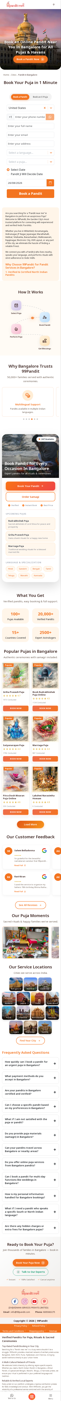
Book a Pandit (30, 193)
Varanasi (52, 1017)
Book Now (16, 708)
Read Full (20, 865)
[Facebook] (15, 1301)
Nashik (45, 1032)
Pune (8, 1017)
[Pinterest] (44, 1301)
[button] (54, 5)
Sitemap (53, 1331)
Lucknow (45, 988)
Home (6, 74)
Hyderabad (52, 1003)
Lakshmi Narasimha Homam (44, 797)
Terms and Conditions (13, 1331)
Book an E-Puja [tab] (40, 96)
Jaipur (23, 1003)
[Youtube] (34, 1301)
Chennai (23, 1017)
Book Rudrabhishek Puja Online (44, 693)
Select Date (18, 170)
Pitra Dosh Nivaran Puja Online (13, 797)
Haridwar (30, 1032)
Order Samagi (30, 496)
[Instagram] (24, 1301)
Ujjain (16, 1032)
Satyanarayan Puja (13, 745)
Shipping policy (36, 1331)
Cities (13, 74)
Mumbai (31, 988)
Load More (30, 824)
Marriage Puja (40, 745)
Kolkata (8, 1003)
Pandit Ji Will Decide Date (27, 174)
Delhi (37, 1003)
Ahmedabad (38, 1017)
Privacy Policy (20, 1325)
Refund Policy (38, 1325)
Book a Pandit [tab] (20, 96)
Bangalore (16, 988)
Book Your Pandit (28, 486)
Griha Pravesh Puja (13, 692)
